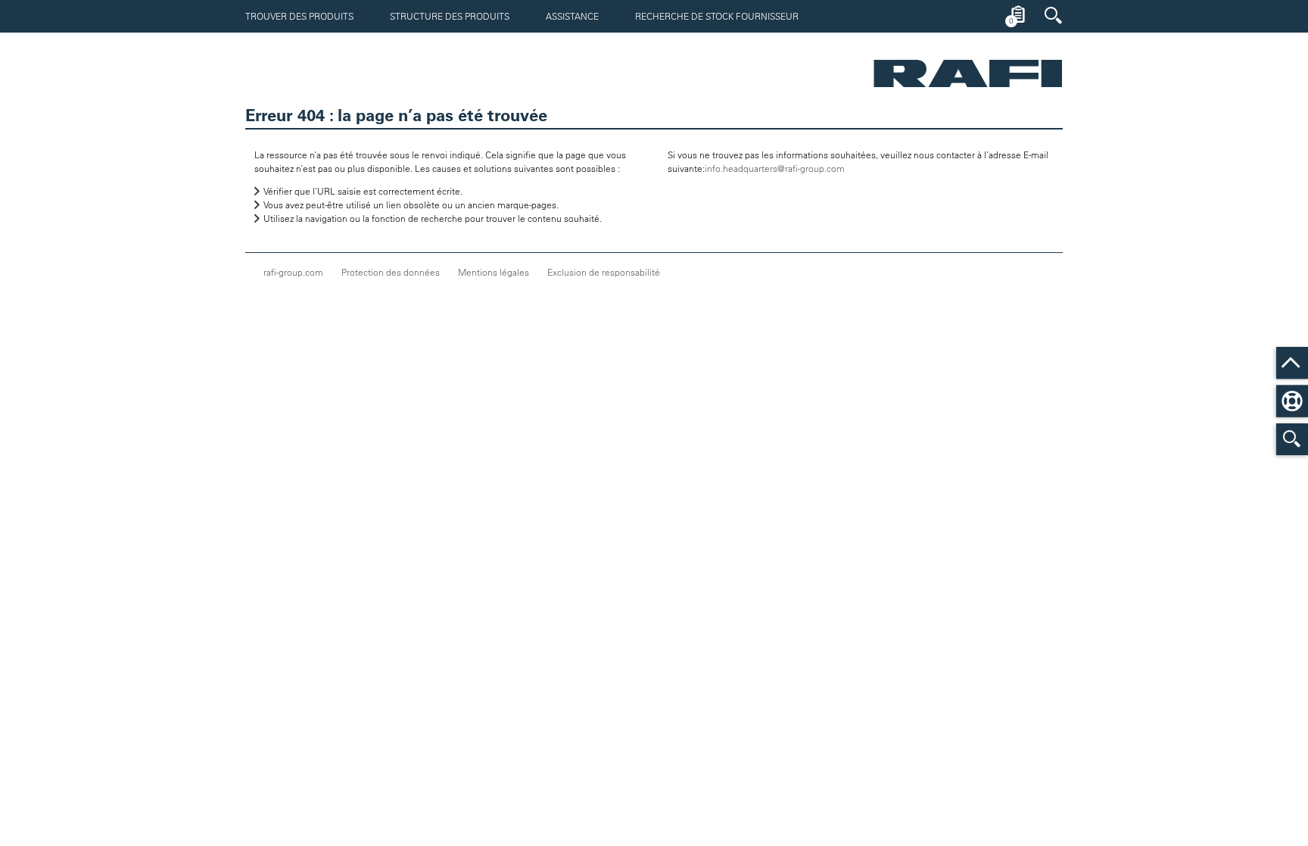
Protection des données (390, 272)
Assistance (572, 16)
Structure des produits (449, 16)
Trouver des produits (299, 16)
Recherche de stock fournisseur (717, 16)
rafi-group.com (293, 272)
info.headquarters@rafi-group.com (775, 168)
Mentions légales (493, 272)
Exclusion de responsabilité (603, 272)
